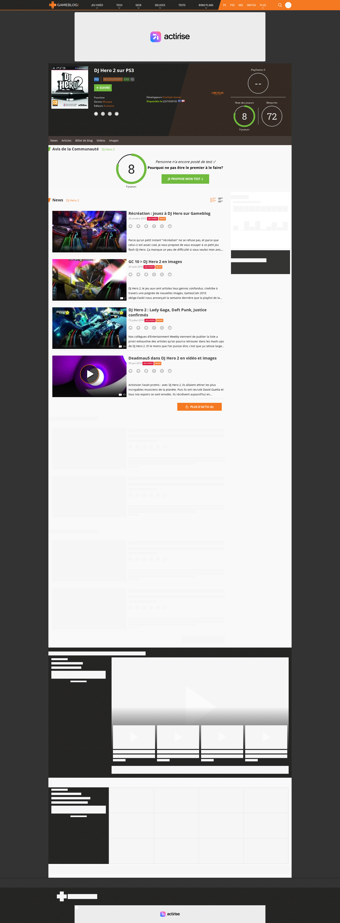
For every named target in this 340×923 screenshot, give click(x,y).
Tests (181, 5)
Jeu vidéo (152, 219)
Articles (66, 140)
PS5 (232, 5)
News (54, 140)
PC (224, 5)
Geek (138, 5)
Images (114, 140)
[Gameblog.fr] (64, 5)
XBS (240, 5)
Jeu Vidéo (97, 5)
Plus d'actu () (201, 407)
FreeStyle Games (172, 97)
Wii (132, 79)
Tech (119, 5)
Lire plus (218, 93)
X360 (126, 79)
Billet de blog (84, 140)
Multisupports (112, 79)
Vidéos (101, 140)
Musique (107, 101)
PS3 (96, 79)
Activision (109, 105)
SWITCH (251, 5)
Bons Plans (206, 5)
